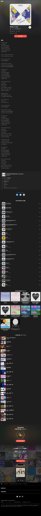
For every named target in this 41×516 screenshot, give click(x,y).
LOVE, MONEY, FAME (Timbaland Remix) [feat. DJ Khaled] (25, 316)
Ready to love (25, 483)
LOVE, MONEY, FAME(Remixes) (35, 316)
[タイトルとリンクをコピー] (24, 195)
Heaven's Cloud (6, 179)
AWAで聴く (20, 36)
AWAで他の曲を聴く (20, 440)
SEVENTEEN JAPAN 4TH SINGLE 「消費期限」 (35, 302)
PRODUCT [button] (3, 488)
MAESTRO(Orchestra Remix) (15, 328)
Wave (5, 186)
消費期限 (5, 315)
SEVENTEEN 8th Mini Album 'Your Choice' (14, 174)
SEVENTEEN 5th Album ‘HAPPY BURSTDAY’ (25, 302)
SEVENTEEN (17, 29)
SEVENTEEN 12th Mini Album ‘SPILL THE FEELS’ (5, 329)
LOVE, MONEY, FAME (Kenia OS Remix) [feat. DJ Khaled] (15, 316)
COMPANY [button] (3, 491)
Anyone (5, 183)
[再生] (30, 27)
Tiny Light (5, 302)
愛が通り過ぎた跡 (15, 302)
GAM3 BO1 (6, 184)
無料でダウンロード (20, 460)
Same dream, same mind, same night (10, 187)
